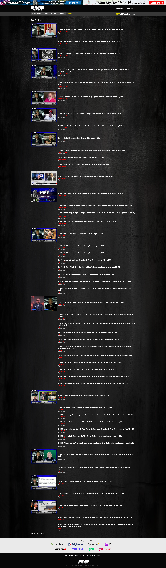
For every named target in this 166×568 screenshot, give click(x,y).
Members (53, 14)
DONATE (71, 14)
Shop (46, 14)
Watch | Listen (36, 14)
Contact (99, 555)
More (62, 14)
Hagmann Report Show (71, 555)
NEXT (43, 534)
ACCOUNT (119, 8)
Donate (82, 555)
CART (128, 8)
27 (40, 534)
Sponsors (92, 555)
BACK (33, 534)
